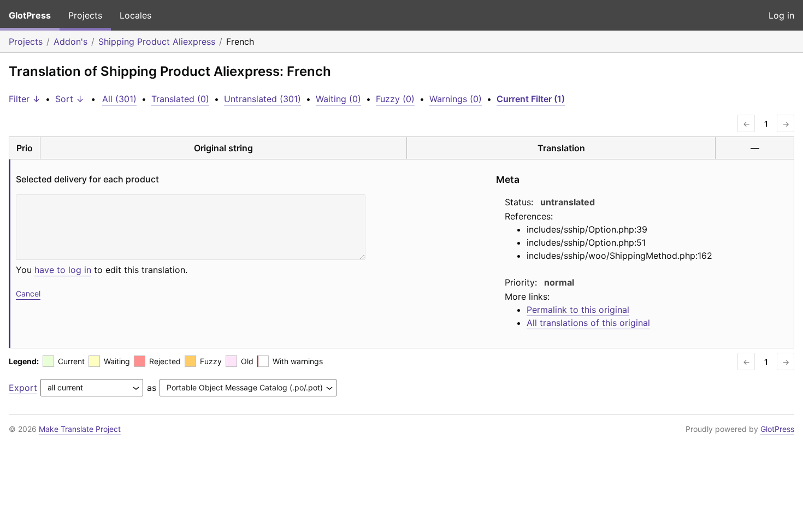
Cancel (28, 293)
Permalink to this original (578, 309)
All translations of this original (588, 322)
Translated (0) (180, 98)
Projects (85, 15)
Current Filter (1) (531, 98)
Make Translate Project (80, 429)
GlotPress (30, 15)
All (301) (119, 98)
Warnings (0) (455, 98)
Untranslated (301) (262, 98)
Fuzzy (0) (395, 98)
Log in (781, 15)
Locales (135, 15)
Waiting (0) (338, 98)
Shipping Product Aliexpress (156, 41)
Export (23, 387)
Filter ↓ (24, 98)
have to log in (62, 269)
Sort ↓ (69, 98)
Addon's (70, 41)
